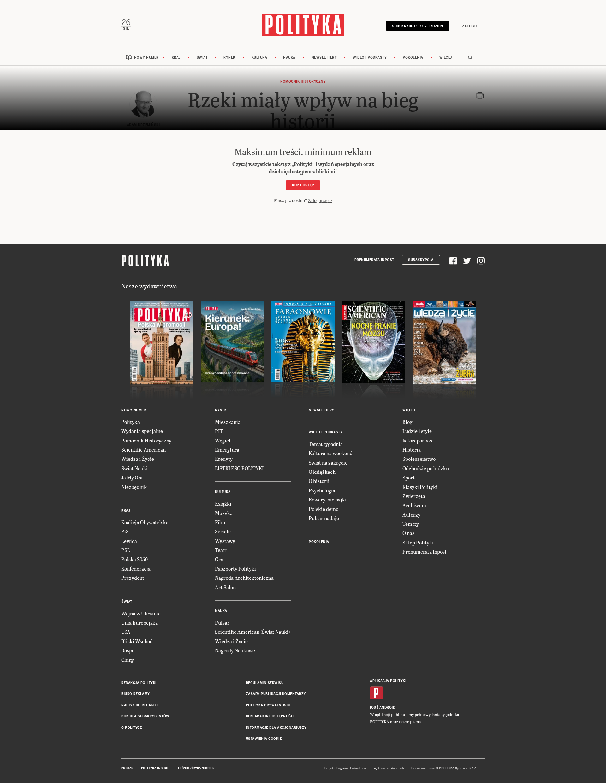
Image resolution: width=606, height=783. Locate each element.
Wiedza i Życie (137, 458)
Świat (202, 58)
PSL (125, 550)
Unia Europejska (139, 622)
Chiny (127, 659)
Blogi (408, 421)
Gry (219, 559)
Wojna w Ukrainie (141, 613)
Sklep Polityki (418, 542)
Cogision (342, 768)
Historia (411, 449)
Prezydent (132, 577)
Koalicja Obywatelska (145, 522)
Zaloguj (470, 26)
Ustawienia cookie (264, 739)
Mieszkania (228, 421)
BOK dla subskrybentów (145, 716)
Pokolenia (413, 58)
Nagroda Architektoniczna (244, 577)
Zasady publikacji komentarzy (276, 694)
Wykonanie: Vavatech (389, 768)
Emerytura (227, 449)
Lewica (129, 540)
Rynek (229, 58)
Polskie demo (323, 509)
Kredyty (224, 458)
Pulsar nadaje (324, 518)
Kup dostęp (303, 185)
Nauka (289, 58)
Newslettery (324, 58)
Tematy (410, 523)
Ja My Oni (132, 477)
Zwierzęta (413, 496)
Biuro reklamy (135, 694)
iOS (373, 707)
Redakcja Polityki (139, 683)
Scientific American (143, 449)
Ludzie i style (417, 431)
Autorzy (411, 514)
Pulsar (222, 622)
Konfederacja (136, 568)
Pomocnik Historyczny (146, 440)
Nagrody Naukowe (235, 650)
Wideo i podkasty (370, 58)
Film (220, 522)
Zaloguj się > (320, 200)
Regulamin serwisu (265, 683)
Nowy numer (146, 58)
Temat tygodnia (326, 444)
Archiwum (414, 505)
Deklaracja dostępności (270, 716)
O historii (319, 480)
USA (125, 631)
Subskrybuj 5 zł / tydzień (417, 26)
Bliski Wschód (137, 641)
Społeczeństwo (419, 458)
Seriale (223, 531)
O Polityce (131, 728)
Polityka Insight (155, 768)
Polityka (130, 421)
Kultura (259, 58)
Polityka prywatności (268, 705)
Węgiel (222, 440)
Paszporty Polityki (235, 568)
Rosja (127, 650)
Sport (408, 477)
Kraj (176, 58)
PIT (219, 431)
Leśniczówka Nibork (196, 768)
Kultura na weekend (331, 453)
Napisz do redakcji (139, 705)
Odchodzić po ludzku (425, 468)
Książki (223, 503)
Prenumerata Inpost (374, 260)
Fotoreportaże (418, 440)
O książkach (322, 471)
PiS (125, 531)
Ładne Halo (358, 768)
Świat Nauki (134, 468)
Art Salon (225, 587)
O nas (408, 533)
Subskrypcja (421, 260)
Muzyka (224, 513)
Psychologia (322, 490)
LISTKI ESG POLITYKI (239, 468)
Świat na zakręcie (328, 462)
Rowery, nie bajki (328, 499)
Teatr (221, 550)
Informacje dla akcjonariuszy (276, 728)
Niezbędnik (134, 486)
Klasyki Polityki (419, 486)
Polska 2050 (134, 559)
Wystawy (225, 540)
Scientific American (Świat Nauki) (252, 631)
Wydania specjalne (142, 431)
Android (387, 707)
